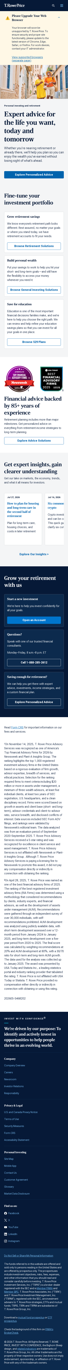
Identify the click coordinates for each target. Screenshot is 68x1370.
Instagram (14, 1241)
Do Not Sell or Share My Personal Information (28, 1255)
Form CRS (17, 727)
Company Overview (14, 1065)
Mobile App (10, 1165)
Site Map (9, 1159)
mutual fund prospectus (31, 1317)
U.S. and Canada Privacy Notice (20, 1112)
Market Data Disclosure (16, 1193)
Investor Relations (14, 1086)
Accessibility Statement (16, 1140)
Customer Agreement (16, 1179)
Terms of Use (11, 1119)
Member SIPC (11, 1291)
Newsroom (10, 1079)
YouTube (13, 1227)
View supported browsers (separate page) (27, 59)
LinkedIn (12, 1234)
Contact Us (10, 1172)
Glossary (9, 1186)
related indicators (26, 1348)
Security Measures (14, 1126)
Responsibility (11, 1093)
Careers (8, 1072)
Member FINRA (45, 1288)
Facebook (13, 1213)
